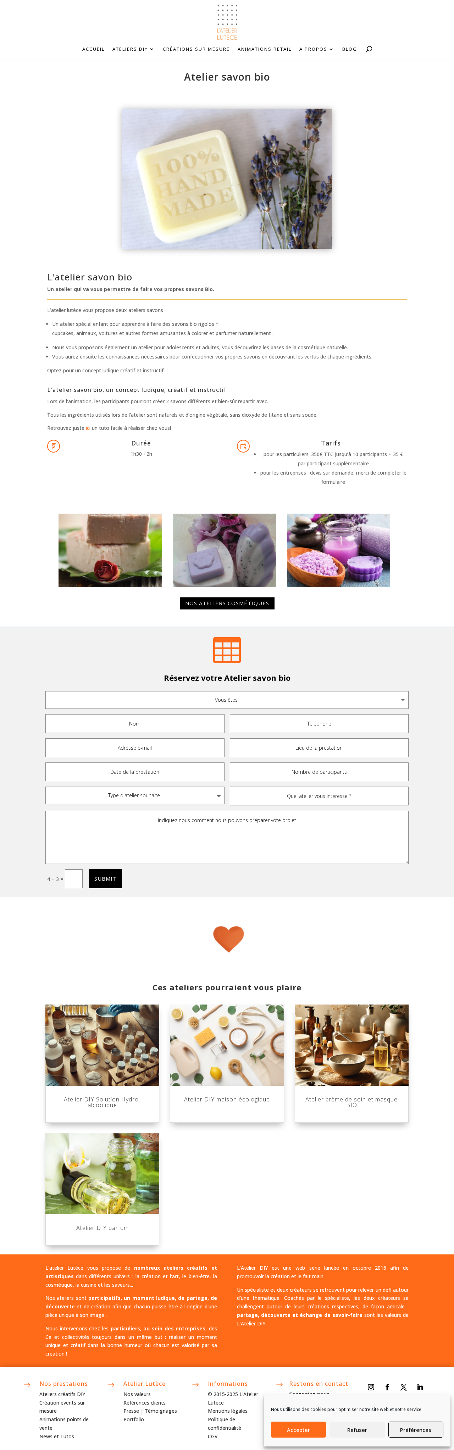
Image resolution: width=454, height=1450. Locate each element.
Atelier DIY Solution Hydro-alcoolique (102, 1102)
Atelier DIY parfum (102, 1228)
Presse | (134, 1410)
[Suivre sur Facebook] (387, 1387)
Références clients (144, 1402)
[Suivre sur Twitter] (403, 1387)
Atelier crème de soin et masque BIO (351, 1102)
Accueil (93, 49)
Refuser (357, 1429)
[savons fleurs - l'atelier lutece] (110, 585)
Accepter (298, 1429)
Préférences (415, 1429)
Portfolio (133, 1419)
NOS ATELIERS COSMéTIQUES (227, 603)
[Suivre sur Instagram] (371, 1387)
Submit (105, 878)
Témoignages (161, 1410)
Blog (349, 49)
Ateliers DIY (130, 49)
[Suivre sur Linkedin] (420, 1387)
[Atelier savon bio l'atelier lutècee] (339, 585)
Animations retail (265, 49)
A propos (313, 49)
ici (88, 428)
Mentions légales (228, 1410)
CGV (213, 1436)
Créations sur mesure (196, 49)
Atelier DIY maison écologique (227, 1099)
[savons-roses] (224, 585)
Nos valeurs (137, 1394)
